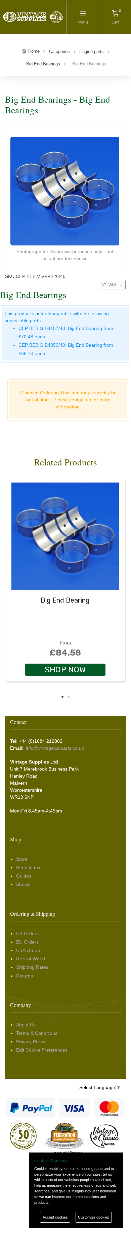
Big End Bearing (65, 600)
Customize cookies (93, 1217)
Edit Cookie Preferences (42, 1050)
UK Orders (27, 933)
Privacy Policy (30, 1041)
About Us (26, 1024)
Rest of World (30, 958)
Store (22, 859)
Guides (23, 876)
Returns (24, 975)
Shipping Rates (32, 967)
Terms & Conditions (36, 1033)
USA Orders (28, 950)
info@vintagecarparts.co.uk (55, 748)
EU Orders (27, 942)
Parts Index (28, 867)
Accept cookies (55, 1217)
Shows (23, 884)
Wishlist (114, 285)
